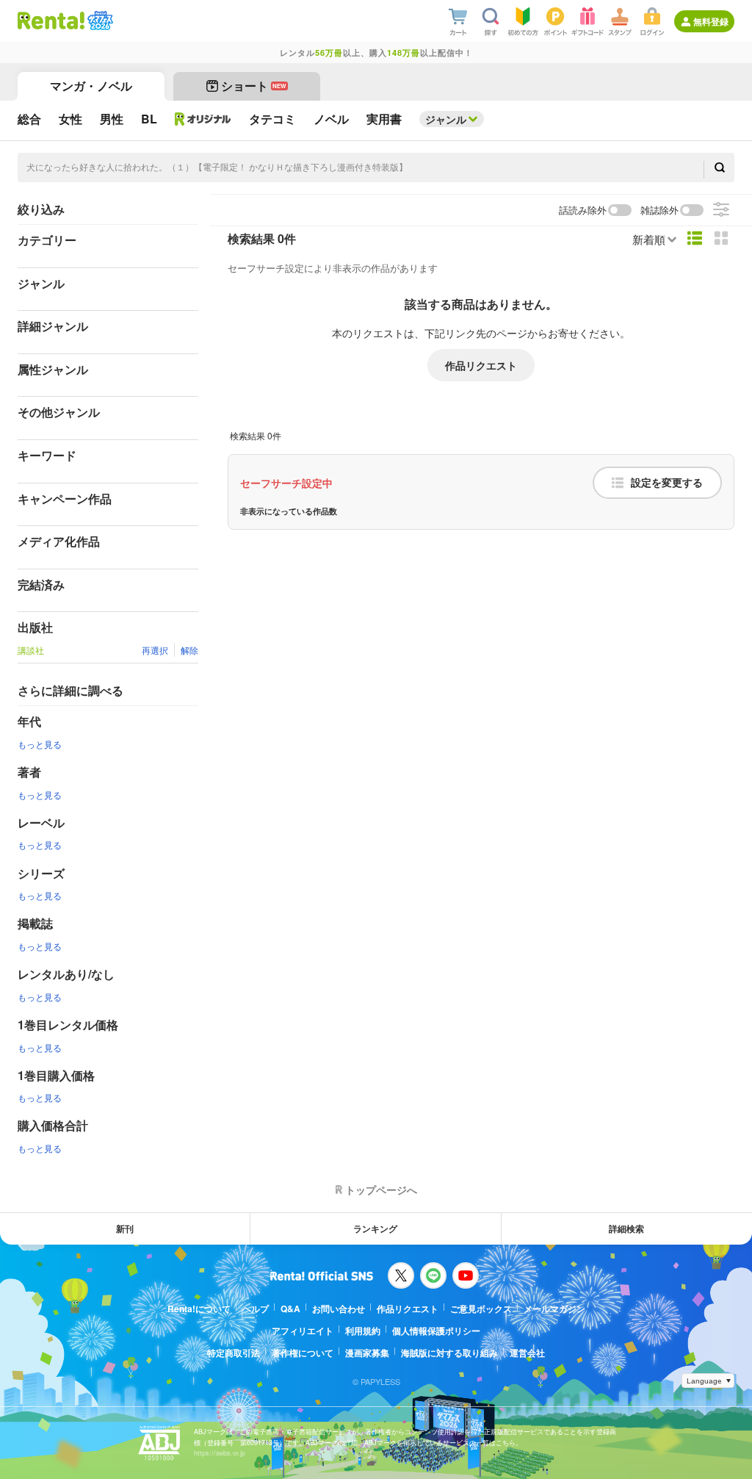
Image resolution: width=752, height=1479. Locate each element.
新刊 (125, 1228)
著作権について (302, 1352)
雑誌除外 (659, 210)
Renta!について (199, 1308)
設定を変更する (667, 483)
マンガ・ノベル (91, 85)
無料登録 (710, 21)
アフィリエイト (302, 1330)
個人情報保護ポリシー (436, 1330)
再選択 (155, 650)
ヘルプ (255, 1308)
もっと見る (40, 744)
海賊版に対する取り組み (449, 1352)
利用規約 (362, 1330)
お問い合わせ (338, 1308)
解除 (189, 650)
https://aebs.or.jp (219, 1453)
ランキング (375, 1228)
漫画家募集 (367, 1352)
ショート (253, 85)
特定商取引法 (233, 1352)
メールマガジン (554, 1308)
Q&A (290, 1308)
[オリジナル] (203, 119)
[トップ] (51, 20)
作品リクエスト (481, 365)
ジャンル (445, 119)
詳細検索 (626, 1228)
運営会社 (527, 1352)
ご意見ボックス (481, 1308)
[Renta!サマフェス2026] (98, 20)
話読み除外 (583, 210)
